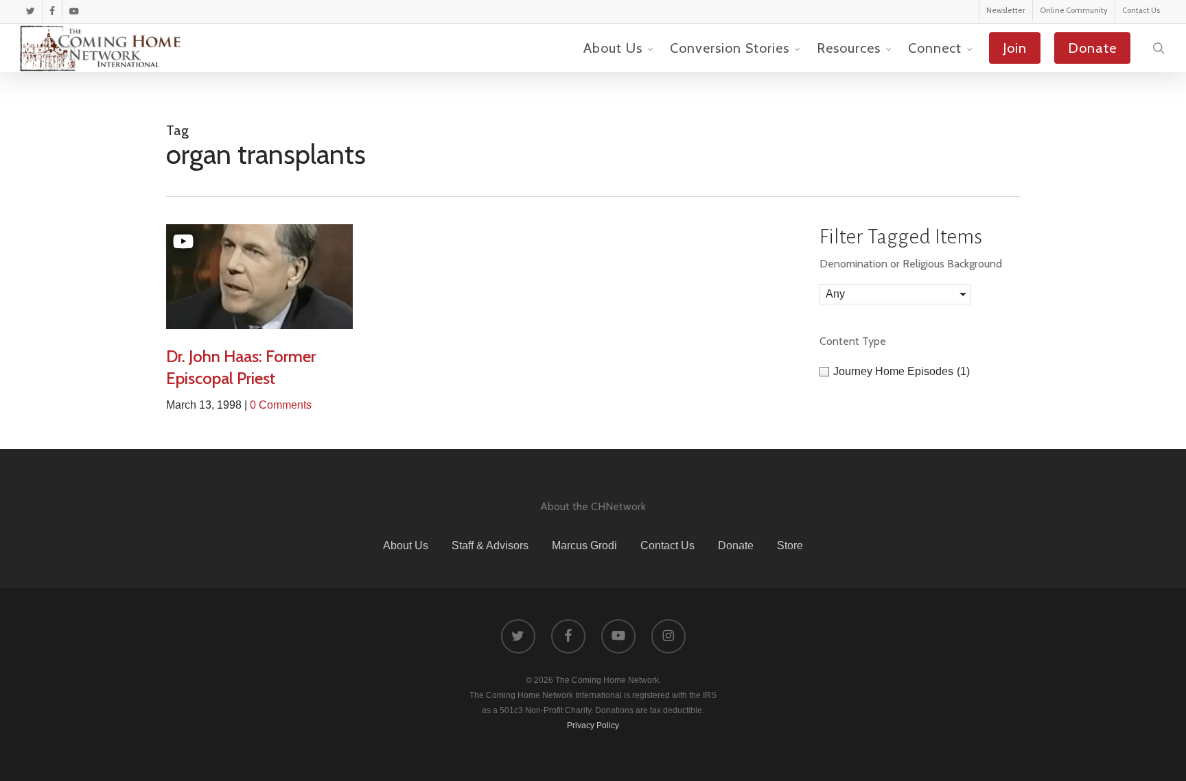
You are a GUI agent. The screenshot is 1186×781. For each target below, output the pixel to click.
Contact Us (667, 545)
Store (790, 545)
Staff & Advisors (490, 545)
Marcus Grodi (584, 545)
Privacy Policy (593, 725)
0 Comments (281, 405)
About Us (405, 545)
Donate (736, 545)
